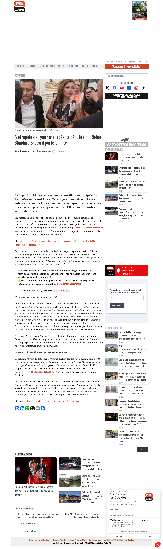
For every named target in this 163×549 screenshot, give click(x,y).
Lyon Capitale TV (109, 540)
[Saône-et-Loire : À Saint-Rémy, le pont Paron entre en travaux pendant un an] (70, 485)
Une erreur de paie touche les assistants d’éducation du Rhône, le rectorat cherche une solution (133, 363)
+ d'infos (143, 449)
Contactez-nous (35, 540)
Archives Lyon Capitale (125, 540)
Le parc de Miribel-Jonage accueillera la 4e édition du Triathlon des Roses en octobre (132, 335)
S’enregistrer (121, 61)
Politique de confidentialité (73, 540)
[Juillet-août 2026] (139, 10)
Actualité (25, 508)
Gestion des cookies (93, 540)
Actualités (21, 65)
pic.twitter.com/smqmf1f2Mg (69, 283)
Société (33, 65)
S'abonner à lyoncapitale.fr (127, 66)
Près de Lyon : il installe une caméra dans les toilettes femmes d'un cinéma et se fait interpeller (133, 390)
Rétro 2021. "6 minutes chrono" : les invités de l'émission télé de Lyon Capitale (83, 516)
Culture (61, 65)
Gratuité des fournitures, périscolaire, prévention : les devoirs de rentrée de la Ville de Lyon (132, 436)
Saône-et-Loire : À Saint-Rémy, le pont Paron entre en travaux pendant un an (92, 480)
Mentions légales (49, 540)
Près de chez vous (47, 65)
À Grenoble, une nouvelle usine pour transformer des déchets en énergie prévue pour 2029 (133, 349)
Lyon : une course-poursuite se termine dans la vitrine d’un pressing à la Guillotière (92, 464)
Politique (85, 65)
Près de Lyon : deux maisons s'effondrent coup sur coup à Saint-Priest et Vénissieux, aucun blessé (37, 516)
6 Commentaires (61, 151)
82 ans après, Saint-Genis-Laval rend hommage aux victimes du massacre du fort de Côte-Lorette (133, 376)
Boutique (140, 61)
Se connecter (109, 61)
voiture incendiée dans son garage (43, 371)
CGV (59, 540)
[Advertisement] (81, 39)
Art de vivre (72, 65)
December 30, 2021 (62, 290)
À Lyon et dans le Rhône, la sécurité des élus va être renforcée (53, 401)
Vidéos (95, 65)
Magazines (132, 61)
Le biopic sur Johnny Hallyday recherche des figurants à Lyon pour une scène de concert (34, 491)
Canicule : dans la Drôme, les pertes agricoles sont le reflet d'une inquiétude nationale (131, 404)
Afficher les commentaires (30, 523)
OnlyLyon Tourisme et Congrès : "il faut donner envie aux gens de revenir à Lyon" (92, 497)
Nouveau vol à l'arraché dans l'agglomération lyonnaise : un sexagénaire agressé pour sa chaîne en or (131, 213)
